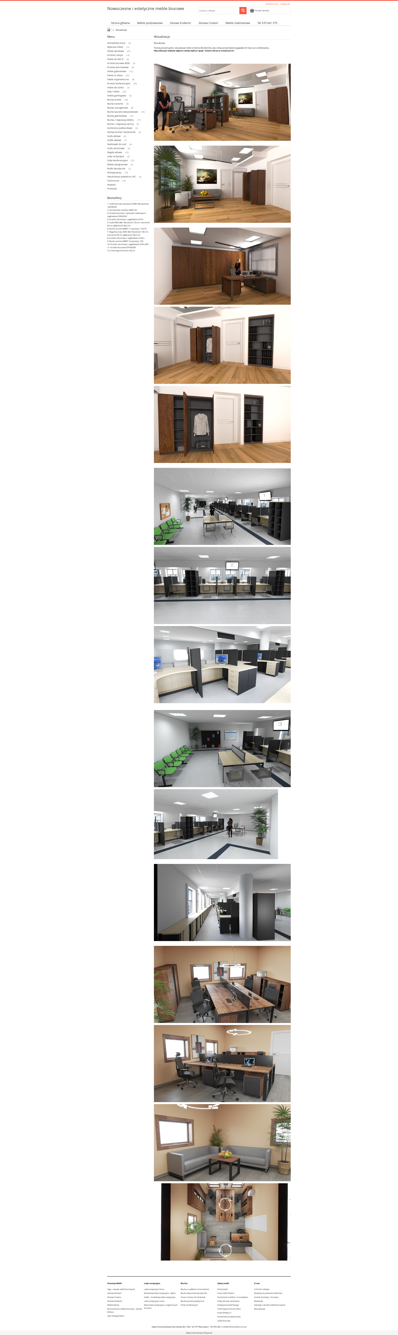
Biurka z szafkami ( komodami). (195, 1289)
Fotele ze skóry (115, 75)
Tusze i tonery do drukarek (193, 1297)
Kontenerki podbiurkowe (229, 1316)
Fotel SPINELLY (224, 1312)
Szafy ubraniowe (116, 148)
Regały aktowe (114, 152)
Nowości (111, 184)
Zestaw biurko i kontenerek (121, 132)
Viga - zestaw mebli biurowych (121, 1289)
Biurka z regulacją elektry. (120, 119)
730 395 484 (215, 1326)
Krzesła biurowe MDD (118, 63)
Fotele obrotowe (115, 51)
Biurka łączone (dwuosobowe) (122, 111)
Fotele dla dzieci (115, 87)
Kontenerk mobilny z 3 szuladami (232, 1297)
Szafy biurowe (223, 1320)
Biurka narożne (115, 103)
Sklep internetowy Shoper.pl (199, 1332)
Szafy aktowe (114, 136)
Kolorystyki (222, 1289)
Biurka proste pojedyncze (192, 1301)
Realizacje (258, 1301)
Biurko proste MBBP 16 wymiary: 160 (126, 241)
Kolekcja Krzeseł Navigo (228, 1305)
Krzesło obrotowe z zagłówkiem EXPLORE (129, 244)
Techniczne (113, 180)
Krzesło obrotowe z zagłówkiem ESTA (126, 219)
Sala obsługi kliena (115, 1315)
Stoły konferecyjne (189, 1305)
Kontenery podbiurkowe (119, 127)
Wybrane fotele (115, 46)
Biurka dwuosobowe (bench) (194, 1293)
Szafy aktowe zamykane (228, 1301)
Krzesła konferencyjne (118, 83)
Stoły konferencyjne (117, 160)
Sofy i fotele (113, 91)
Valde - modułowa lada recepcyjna (159, 1297)
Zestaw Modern (114, 1293)
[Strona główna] (109, 30)
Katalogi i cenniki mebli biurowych (269, 1305)
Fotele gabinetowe (116, 71)
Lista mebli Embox (225, 1293)
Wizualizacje (259, 1308)
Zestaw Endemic (114, 1301)
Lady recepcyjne (115, 156)
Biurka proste (114, 99)
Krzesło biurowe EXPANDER (123, 247)
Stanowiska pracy (116, 42)
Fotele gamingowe (116, 95)
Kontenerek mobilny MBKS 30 (123, 210)
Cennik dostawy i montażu (266, 1297)
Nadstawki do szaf (116, 144)
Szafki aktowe (114, 140)
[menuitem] (120, 23)
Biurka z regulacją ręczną (120, 123)
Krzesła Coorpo (115, 55)
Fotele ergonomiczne (118, 79)
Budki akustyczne (116, 168)
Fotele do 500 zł (115, 59)
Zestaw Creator (114, 1297)
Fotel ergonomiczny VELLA (122, 250)
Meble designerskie (117, 164)
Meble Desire (113, 1305)
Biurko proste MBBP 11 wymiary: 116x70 (127, 228)
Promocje (112, 188)
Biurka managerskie (117, 107)
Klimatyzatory (114, 172)
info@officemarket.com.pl (234, 1326)
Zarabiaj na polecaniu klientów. (268, 1293)
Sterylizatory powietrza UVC (121, 176)
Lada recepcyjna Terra (154, 1289)
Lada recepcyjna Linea (154, 1301)
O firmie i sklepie (261, 1289)
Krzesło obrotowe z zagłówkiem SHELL (127, 238)
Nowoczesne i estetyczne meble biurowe (145, 8)
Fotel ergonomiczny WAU (229, 1308)
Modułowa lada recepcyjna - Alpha (160, 1293)
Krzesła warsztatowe (118, 67)
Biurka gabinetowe (117, 115)
